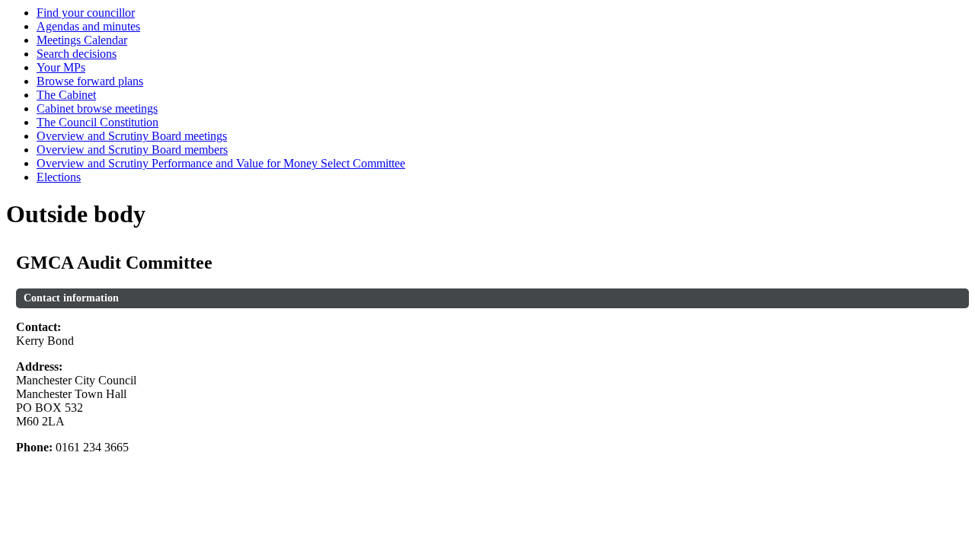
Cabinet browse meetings (97, 108)
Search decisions (77, 53)
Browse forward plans (90, 81)
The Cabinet (66, 94)
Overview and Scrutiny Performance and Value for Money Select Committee (221, 163)
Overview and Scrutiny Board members (132, 149)
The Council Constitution (97, 122)
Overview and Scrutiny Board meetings (132, 135)
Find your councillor (86, 12)
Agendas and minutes (88, 26)
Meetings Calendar (82, 39)
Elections (59, 176)
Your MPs (61, 67)
